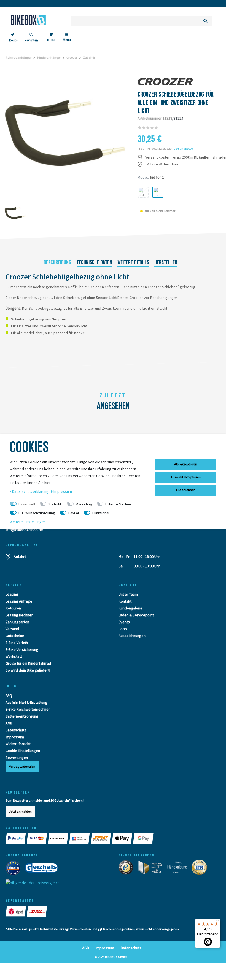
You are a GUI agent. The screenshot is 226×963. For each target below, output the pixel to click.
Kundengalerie (130, 608)
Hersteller (165, 262)
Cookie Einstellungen (23, 750)
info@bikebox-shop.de (24, 529)
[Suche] (205, 21)
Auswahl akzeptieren (186, 477)
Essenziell (26, 504)
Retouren (13, 608)
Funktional (100, 512)
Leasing (12, 594)
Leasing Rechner (19, 614)
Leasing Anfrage (19, 601)
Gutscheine (15, 635)
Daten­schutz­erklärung (30, 491)
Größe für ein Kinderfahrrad (28, 663)
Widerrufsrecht (18, 743)
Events (124, 621)
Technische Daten (94, 262)
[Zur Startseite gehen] (28, 20)
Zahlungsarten (17, 621)
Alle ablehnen (185, 490)
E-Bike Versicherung (22, 649)
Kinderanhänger (49, 57)
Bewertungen (17, 757)
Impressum (15, 736)
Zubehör (89, 57)
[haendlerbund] (179, 868)
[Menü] (217, 922)
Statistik (55, 504)
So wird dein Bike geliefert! (28, 670)
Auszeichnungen (132, 635)
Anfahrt (20, 556)
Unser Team (128, 594)
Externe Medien (118, 504)
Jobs (123, 628)
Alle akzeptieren (185, 464)
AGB (9, 723)
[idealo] (15, 869)
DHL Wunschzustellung (36, 512)
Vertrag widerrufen (22, 766)
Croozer (71, 57)
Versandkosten (184, 148)
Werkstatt (14, 656)
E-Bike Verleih (17, 642)
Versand (12, 628)
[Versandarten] (16, 911)
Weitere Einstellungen (28, 521)
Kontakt (125, 601)
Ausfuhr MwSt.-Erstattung (26, 702)
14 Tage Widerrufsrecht (164, 164)
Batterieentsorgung (22, 716)
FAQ (9, 695)
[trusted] (128, 868)
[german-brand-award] (152, 868)
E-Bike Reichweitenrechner (28, 709)
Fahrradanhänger (18, 57)
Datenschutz (16, 729)
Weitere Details (133, 262)
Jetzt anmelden (20, 811)
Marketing (84, 504)
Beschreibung (57, 262)
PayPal (73, 512)
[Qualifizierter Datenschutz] (201, 868)
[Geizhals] (43, 869)
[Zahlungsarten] (16, 838)
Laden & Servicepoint (136, 614)
